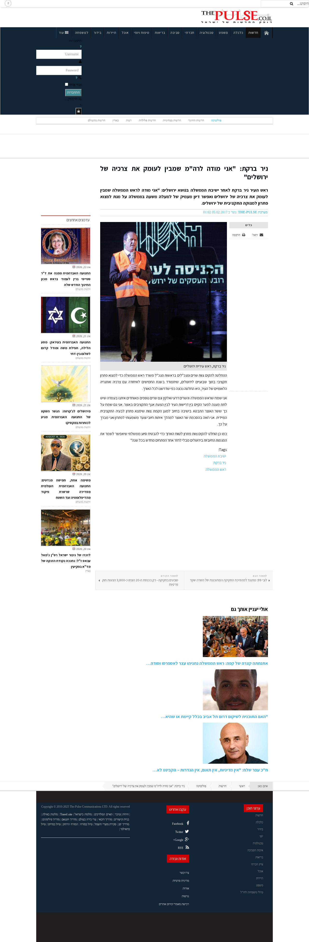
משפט (223, 32)
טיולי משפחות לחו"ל (251, 892)
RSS (180, 848)
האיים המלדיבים (103, 814)
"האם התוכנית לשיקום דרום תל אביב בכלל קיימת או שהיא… (214, 716)
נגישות (185, 896)
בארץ (115, 120)
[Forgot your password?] (76, 78)
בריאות (160, 32)
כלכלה (238, 32)
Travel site (66, 814)
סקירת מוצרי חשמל (105, 824)
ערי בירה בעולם (87, 819)
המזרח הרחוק (70, 824)
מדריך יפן (124, 824)
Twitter (179, 832)
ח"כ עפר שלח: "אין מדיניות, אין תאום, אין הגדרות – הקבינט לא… (210, 770)
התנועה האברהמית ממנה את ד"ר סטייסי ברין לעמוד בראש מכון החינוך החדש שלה (66, 279)
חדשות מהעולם (96, 120)
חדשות (253, 32)
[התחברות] (79, 111)
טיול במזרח (86, 824)
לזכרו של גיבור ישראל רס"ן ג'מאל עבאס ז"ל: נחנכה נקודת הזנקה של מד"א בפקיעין (66, 561)
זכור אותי (75, 85)
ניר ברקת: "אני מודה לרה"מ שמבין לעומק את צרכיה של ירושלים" (184, 172)
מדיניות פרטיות (181, 880)
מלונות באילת (50, 814)
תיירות (111, 32)
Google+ (178, 840)
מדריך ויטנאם (69, 819)
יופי (261, 836)
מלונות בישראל (83, 814)
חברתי (189, 32)
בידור (97, 32)
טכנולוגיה (207, 32)
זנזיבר (118, 814)
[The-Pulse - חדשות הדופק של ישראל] (236, 16)
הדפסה (236, 235)
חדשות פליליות (147, 120)
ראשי (242, 786)
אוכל (125, 32)
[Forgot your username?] (81, 46)
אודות (186, 888)
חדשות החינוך (196, 120)
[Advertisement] (78, 16)
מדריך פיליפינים (51, 819)
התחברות (73, 92)
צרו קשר (184, 872)
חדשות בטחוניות (172, 120)
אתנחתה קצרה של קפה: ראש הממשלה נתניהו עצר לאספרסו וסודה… (207, 663)
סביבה (175, 32)
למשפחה (81, 32)
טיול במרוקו (54, 824)
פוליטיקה (216, 120)
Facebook (177, 823)
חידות (125, 814)
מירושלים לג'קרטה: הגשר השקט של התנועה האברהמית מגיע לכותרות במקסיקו (66, 417)
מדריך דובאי (105, 819)
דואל (256, 235)
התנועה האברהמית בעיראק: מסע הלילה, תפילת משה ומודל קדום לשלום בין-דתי (66, 348)
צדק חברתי (257, 864)
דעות (129, 120)
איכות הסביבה (255, 850)
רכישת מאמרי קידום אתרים (174, 904)
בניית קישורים (121, 819)
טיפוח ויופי (141, 32)
